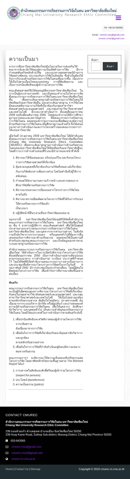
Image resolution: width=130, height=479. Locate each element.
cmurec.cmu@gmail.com (112, 34)
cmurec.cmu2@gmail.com (111, 38)
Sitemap (35, 469)
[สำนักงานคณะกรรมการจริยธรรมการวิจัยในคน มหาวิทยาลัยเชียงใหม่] (62, 22)
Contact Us (21, 469)
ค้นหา (94, 60)
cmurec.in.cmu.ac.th (23, 459)
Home (9, 469)
